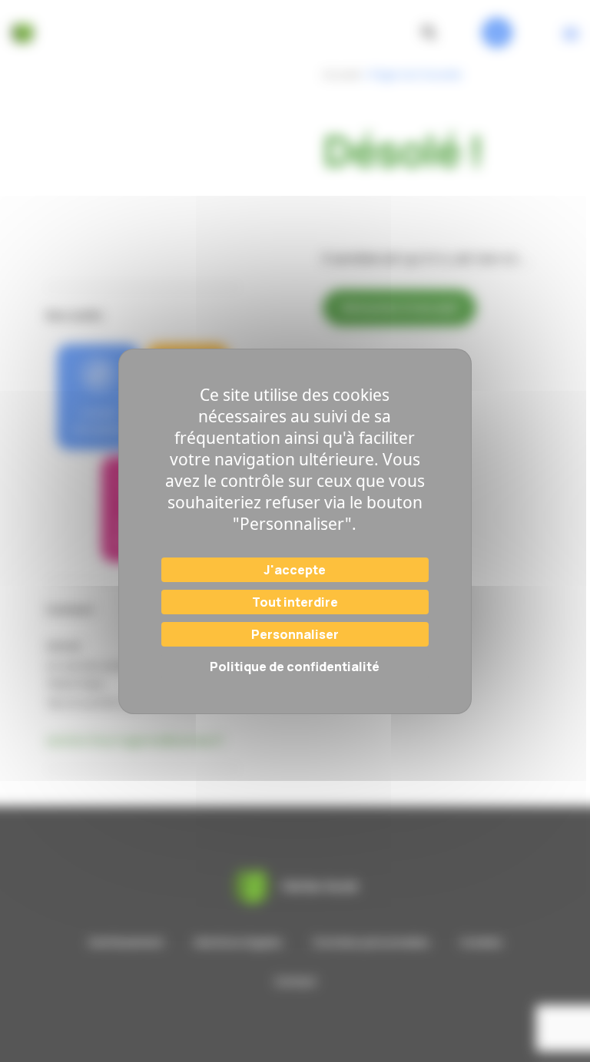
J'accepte (295, 569)
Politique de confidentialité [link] (295, 666)
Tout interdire (295, 602)
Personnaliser (295, 634)
